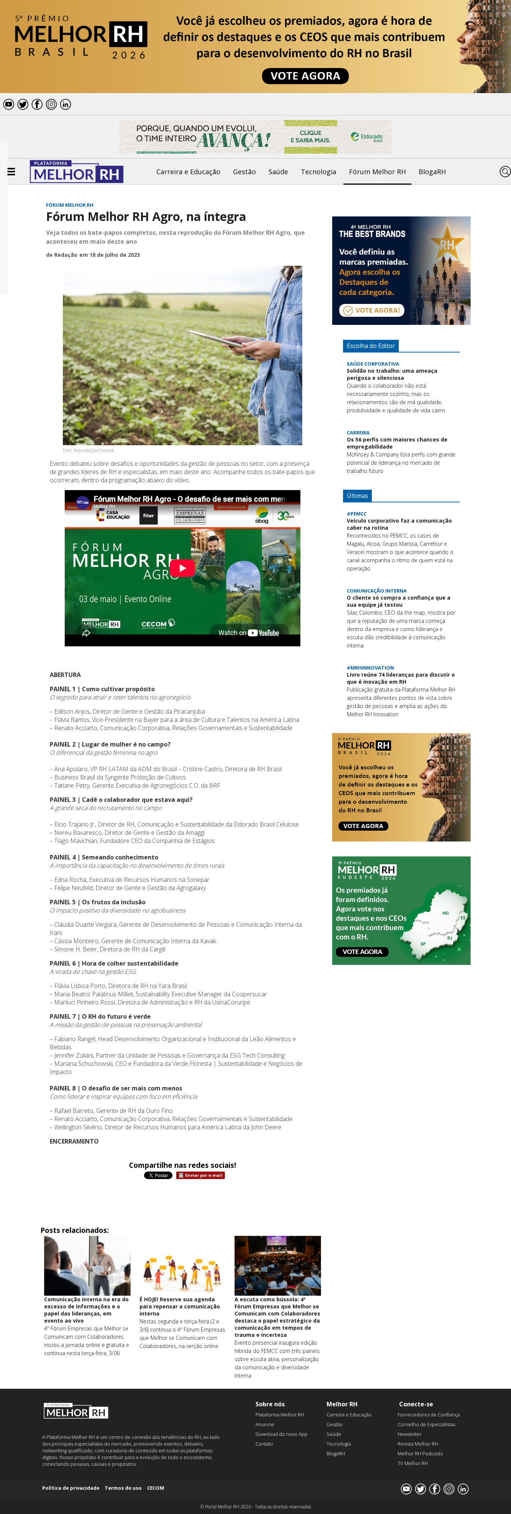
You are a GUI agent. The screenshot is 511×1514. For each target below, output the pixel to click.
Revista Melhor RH (418, 1443)
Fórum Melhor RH (377, 171)
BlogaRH (432, 171)
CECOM (155, 1487)
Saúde (278, 171)
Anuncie (265, 1424)
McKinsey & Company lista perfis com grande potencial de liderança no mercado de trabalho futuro (401, 462)
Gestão (244, 171)
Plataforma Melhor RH (280, 1414)
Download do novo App (281, 1434)
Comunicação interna (377, 590)
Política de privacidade (71, 1487)
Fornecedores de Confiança (429, 1414)
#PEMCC (357, 513)
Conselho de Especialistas (426, 1424)
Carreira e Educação (188, 171)
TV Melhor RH (413, 1463)
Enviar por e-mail (204, 1175)
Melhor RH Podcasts (420, 1453)
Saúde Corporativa (373, 363)
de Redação (61, 254)
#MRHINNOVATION (370, 667)
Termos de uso (123, 1487)
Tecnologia (318, 171)
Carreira (358, 432)
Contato (264, 1443)
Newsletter (410, 1434)
